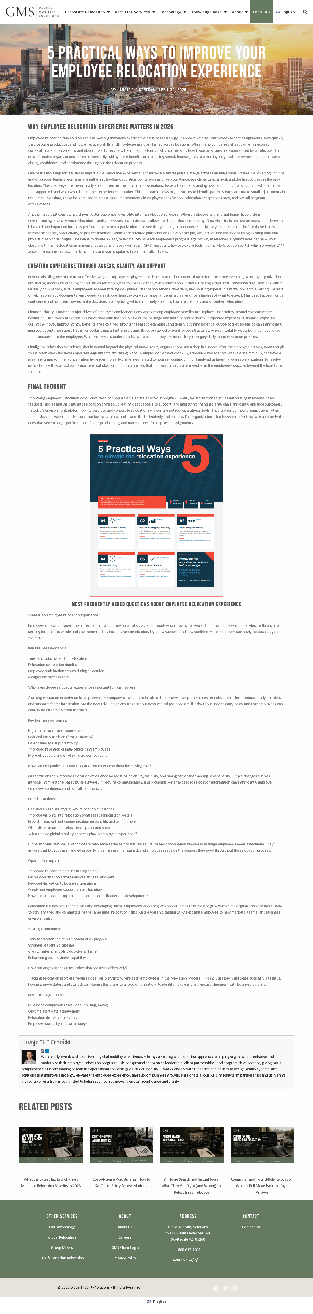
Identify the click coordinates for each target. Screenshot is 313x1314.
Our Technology (61, 1227)
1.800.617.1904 (187, 1249)
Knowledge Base (206, 12)
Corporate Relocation (85, 12)
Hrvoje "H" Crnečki (45, 1042)
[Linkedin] (216, 1288)
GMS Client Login (125, 1247)
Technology (170, 12)
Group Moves (62, 1247)
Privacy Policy (125, 1258)
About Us (125, 1227)
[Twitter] (225, 1288)
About (237, 12)
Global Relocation (62, 1237)
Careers (124, 1237)
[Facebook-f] (235, 1288)
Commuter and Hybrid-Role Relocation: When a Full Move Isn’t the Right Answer (262, 1186)
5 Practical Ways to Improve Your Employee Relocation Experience (156, 62)
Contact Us (251, 1227)
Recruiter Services (132, 12)
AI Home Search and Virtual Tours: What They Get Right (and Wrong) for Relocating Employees (191, 1186)
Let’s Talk (262, 12)
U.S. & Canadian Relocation (62, 1258)
